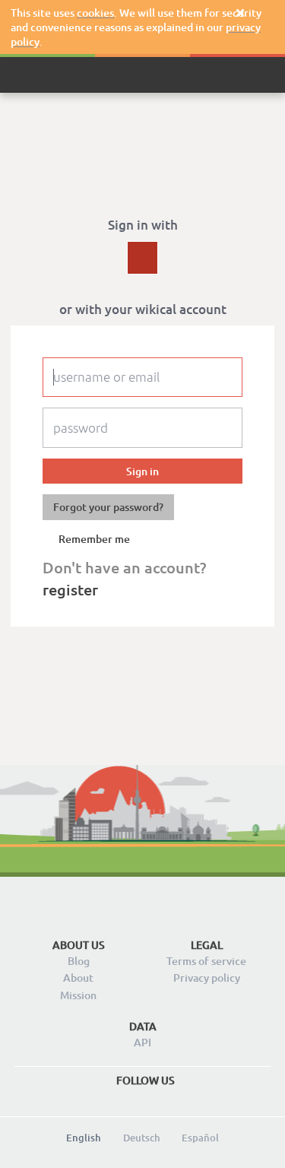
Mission (78, 995)
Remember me (94, 539)
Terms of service (206, 961)
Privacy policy (206, 977)
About (78, 977)
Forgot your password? (108, 507)
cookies (95, 12)
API (142, 1042)
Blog (79, 961)
